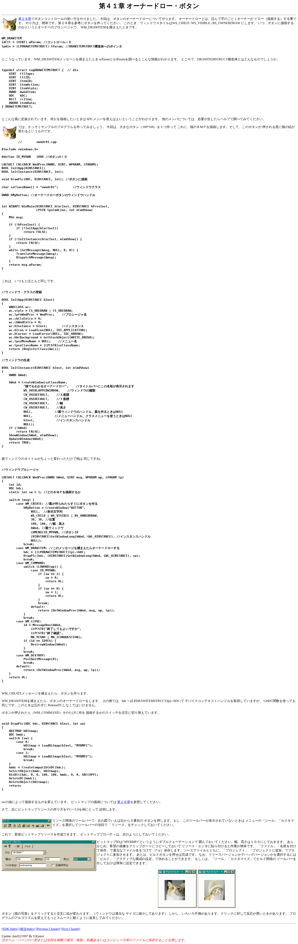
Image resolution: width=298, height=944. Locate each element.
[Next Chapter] (70, 929)
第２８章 (24, 18)
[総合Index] (27, 929)
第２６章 (123, 802)
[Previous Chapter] (48, 929)
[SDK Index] (10, 929)
